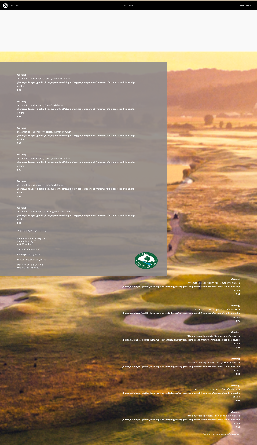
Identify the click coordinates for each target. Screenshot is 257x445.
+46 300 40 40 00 (31, 249)
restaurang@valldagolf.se (31, 259)
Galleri (15, 5)
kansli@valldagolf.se (28, 254)
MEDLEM (244, 5)
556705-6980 (32, 267)
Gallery (128, 5)
